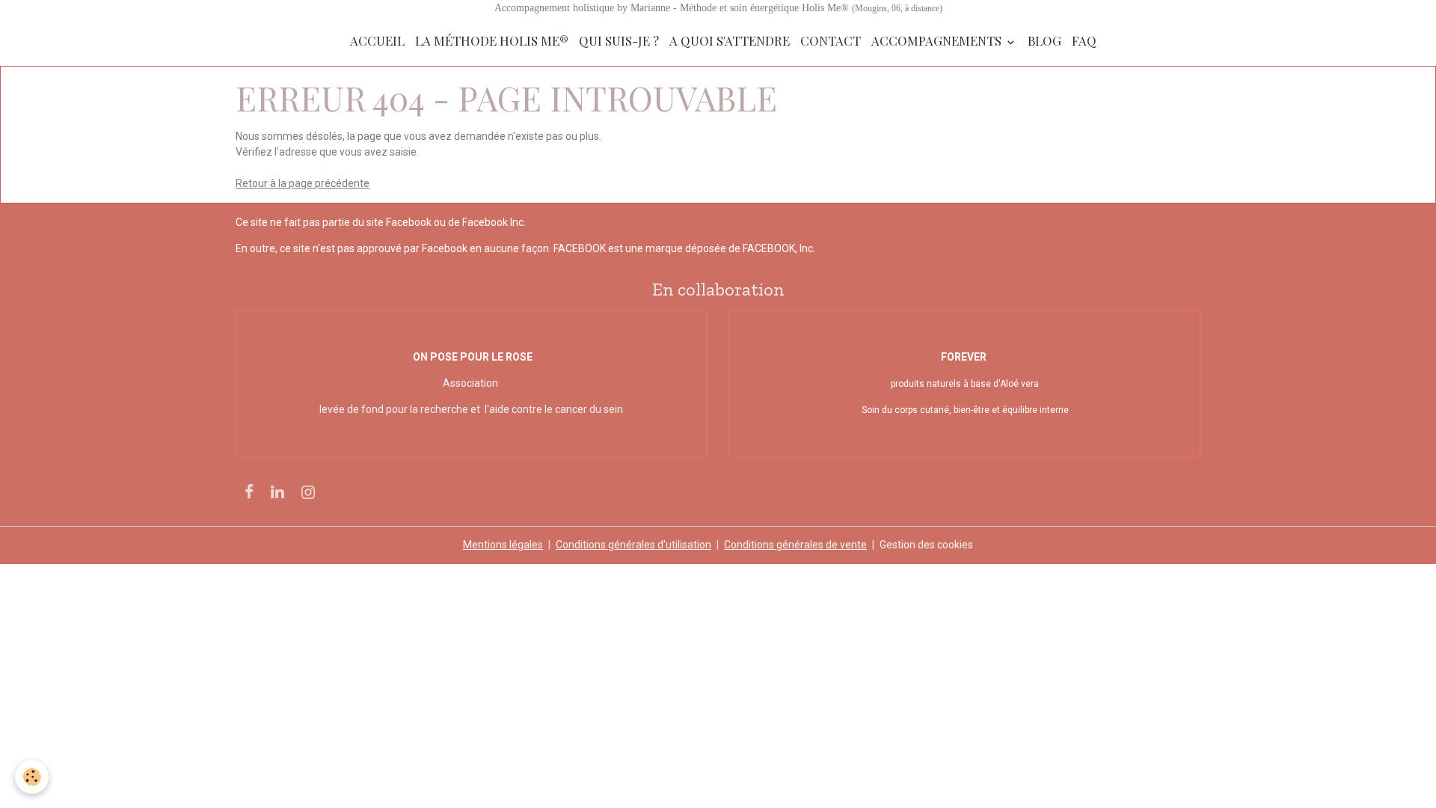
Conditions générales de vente (795, 545)
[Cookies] (32, 777)
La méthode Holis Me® (491, 40)
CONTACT (830, 40)
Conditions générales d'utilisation (633, 545)
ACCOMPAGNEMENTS (937, 40)
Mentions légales (503, 545)
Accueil (377, 40)
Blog (1044, 40)
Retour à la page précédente (302, 183)
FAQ (1084, 40)
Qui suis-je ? (619, 40)
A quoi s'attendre (729, 40)
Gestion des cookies (926, 545)
